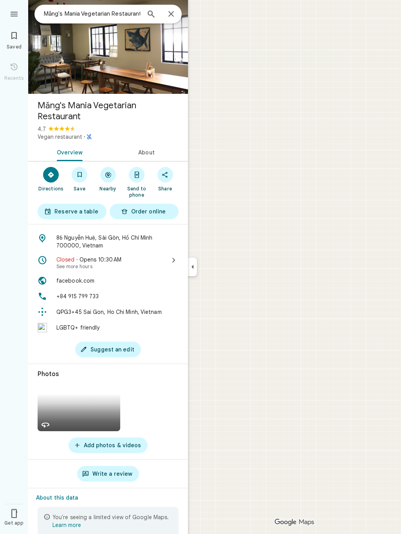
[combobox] (92, 13)
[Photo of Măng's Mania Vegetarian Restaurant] (108, 47)
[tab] (68, 151)
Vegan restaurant (60, 136)
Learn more (66, 525)
